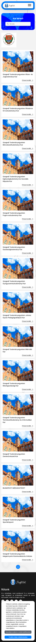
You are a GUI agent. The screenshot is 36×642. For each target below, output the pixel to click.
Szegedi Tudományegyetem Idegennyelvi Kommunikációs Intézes (17, 555)
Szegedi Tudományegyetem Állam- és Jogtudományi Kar (18, 75)
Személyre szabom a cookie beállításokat (18, 632)
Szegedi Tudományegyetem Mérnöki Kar (17, 350)
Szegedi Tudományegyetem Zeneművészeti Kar (14, 455)
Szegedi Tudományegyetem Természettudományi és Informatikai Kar (17, 420)
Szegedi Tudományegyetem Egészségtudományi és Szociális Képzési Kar (15, 179)
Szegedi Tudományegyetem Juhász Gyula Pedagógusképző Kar (17, 316)
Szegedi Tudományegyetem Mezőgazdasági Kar (14, 384)
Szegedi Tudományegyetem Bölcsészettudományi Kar (14, 143)
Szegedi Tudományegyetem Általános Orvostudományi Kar (18, 109)
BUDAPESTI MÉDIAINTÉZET (14, 488)
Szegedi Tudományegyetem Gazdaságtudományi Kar (14, 248)
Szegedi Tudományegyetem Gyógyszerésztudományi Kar (14, 282)
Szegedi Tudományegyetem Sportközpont (14, 521)
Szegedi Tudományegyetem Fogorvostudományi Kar (14, 214)
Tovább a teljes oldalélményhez (18, 637)
